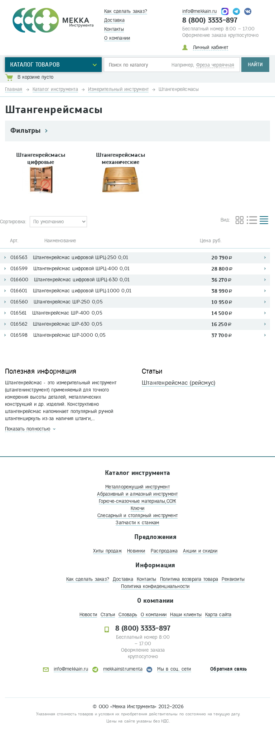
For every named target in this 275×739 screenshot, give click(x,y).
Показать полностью (27, 429)
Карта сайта (218, 614)
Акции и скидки (200, 551)
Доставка (114, 20)
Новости (88, 614)
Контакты (114, 29)
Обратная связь (228, 669)
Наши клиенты (186, 614)
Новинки (136, 551)
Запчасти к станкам (137, 522)
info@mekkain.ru (199, 11)
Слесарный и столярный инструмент (137, 515)
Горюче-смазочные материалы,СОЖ (138, 501)
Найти (255, 65)
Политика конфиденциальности (155, 586)
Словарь (128, 614)
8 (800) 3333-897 (210, 20)
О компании (117, 38)
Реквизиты (233, 579)
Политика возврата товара (189, 579)
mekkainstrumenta (123, 669)
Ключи (137, 508)
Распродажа (164, 551)
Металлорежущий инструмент (137, 487)
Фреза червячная (215, 65)
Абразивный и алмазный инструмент (137, 494)
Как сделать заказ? (125, 11)
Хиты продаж (107, 551)
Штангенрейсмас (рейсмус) (178, 382)
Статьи (108, 614)
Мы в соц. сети (174, 669)
